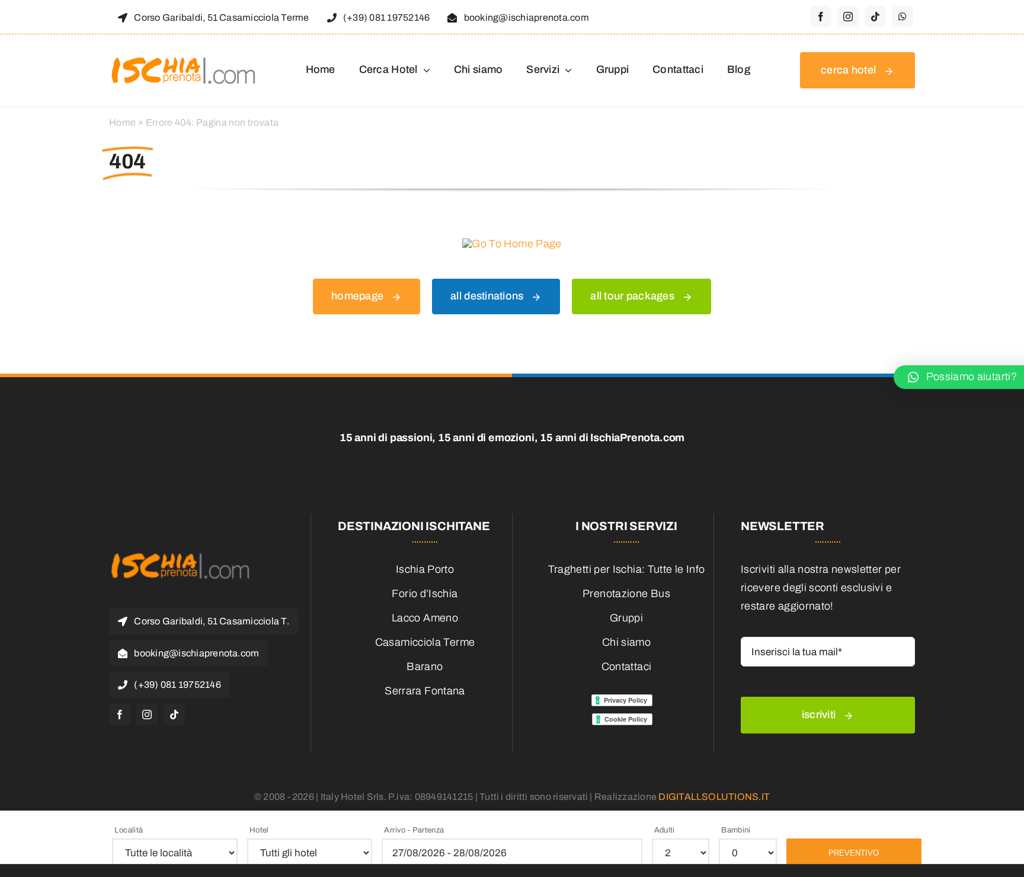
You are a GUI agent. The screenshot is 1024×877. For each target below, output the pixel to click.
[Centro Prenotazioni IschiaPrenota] (183, 56)
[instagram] (848, 16)
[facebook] (820, 16)
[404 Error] (511, 244)
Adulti (664, 830)
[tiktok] (875, 16)
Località (128, 830)
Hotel (259, 830)
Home (122, 122)
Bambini (736, 830)
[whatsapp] (902, 16)
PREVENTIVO (853, 853)
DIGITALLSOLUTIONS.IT (714, 797)
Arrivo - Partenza (414, 830)
